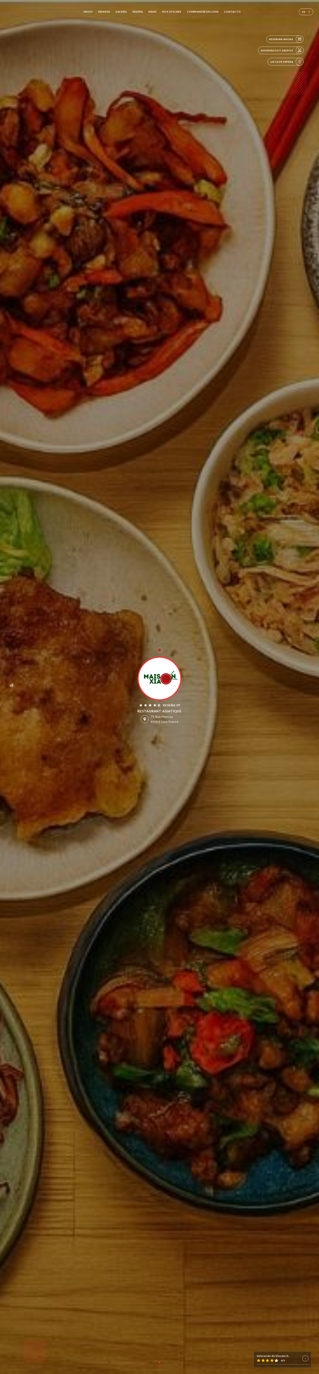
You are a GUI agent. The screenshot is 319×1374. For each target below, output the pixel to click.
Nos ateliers (171, 11)
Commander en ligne (203, 11)
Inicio (88, 11)
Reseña (138, 11)
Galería (121, 11)
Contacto (232, 11)
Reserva (104, 11)
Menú (152, 11)
